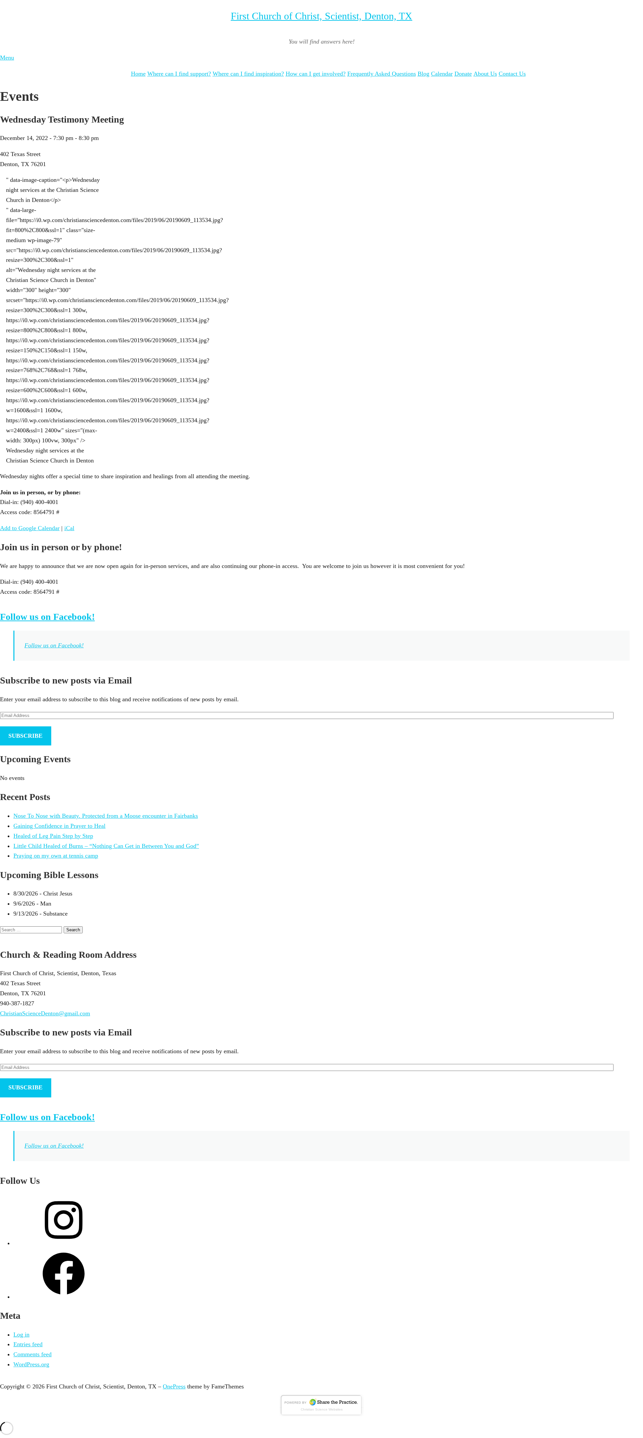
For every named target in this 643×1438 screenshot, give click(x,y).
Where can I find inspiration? (248, 73)
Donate (463, 73)
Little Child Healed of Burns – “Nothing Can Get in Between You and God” (106, 846)
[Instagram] (63, 1243)
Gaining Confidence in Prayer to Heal (59, 825)
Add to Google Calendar (30, 528)
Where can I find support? (179, 73)
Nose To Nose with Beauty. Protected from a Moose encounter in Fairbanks (105, 815)
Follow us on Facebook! (47, 617)
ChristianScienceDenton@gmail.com (45, 1013)
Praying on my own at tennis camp (55, 855)
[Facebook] (63, 1296)
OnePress (174, 1386)
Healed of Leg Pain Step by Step (53, 836)
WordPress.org (31, 1364)
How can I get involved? (316, 73)
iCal (69, 528)
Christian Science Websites (322, 1409)
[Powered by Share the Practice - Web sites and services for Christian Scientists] (321, 1414)
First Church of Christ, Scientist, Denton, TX (321, 15)
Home (138, 73)
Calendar (442, 73)
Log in (21, 1334)
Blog (423, 73)
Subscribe (25, 735)
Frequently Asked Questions (381, 73)
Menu (7, 57)
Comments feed (32, 1354)
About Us (485, 73)
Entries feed (28, 1344)
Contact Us (512, 73)
